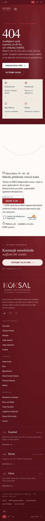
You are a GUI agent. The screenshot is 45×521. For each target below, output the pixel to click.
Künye (4, 500)
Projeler (5, 349)
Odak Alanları (7, 340)
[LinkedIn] (4, 313)
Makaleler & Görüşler (10, 397)
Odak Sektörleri (8, 345)
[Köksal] (6, 9)
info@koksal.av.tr (13, 269)
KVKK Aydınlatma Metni (15, 205)
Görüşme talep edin (21, 262)
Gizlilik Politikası (31, 500)
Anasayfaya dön (15, 65)
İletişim (5, 385)
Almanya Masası (8, 380)
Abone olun (13, 201)
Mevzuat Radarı (8, 402)
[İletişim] (16, 313)
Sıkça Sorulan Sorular (10, 376)
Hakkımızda (6, 361)
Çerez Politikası (7, 504)
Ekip (4, 366)
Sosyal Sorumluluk (9, 416)
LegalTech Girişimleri (10, 411)
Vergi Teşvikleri (8, 406)
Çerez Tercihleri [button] (19, 504)
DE (41, 2)
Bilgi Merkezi (7, 371)
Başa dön (34, 517)
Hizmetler (6, 326)
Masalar (5, 335)
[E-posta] (10, 313)
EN (37, 2)
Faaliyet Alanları (8, 330)
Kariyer (5, 421)
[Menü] (15, 9)
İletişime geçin (13, 72)
